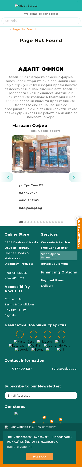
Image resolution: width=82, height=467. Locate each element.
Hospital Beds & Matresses (17, 255)
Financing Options (59, 272)
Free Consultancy (54, 247)
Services (49, 234)
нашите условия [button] (19, 446)
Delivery (47, 285)
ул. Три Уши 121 (31, 185)
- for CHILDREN (16, 273)
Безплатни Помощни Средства (36, 325)
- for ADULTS (14, 278)
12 (56, 222)
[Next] (75, 177)
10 (50, 222)
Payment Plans (52, 280)
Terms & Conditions (20, 304)
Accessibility (17, 287)
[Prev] (6, 177)
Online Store (17, 234)
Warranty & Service (55, 242)
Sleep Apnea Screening (50, 255)
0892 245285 (29, 200)
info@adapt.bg (30, 208)
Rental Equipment (54, 263)
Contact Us (13, 299)
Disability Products (19, 263)
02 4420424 (28, 192)
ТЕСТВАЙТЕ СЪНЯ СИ (79, 233)
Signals (10, 315)
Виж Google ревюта (46, 130)
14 (62, 222)
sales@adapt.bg (64, 368)
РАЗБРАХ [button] (39, 456)
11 (53, 222)
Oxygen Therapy (17, 247)
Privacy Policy (15, 310)
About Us (13, 291)
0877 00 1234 (22, 368)
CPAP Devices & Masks (22, 242)
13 (59, 222)
